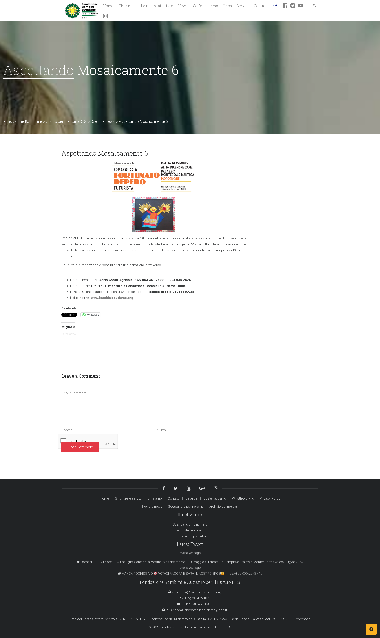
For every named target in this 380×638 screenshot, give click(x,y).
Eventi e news (152, 507)
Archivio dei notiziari (224, 507)
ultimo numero (197, 524)
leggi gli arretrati (196, 536)
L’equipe (191, 498)
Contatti (173, 498)
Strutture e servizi (128, 498)
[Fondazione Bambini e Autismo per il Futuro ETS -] (81, 10)
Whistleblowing (243, 498)
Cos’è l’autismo (214, 498)
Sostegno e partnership (185, 507)
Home (104, 498)
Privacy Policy (270, 498)
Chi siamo (154, 498)
